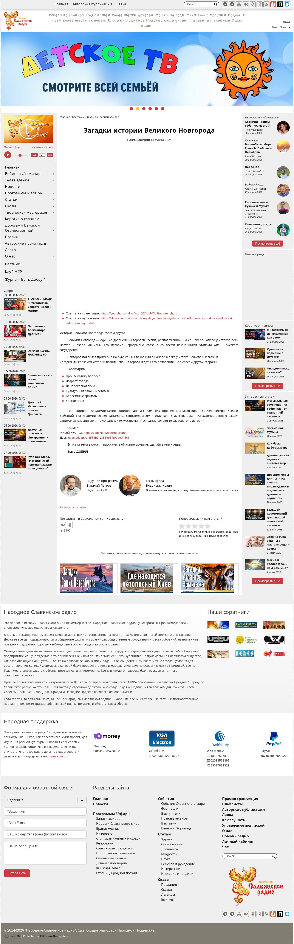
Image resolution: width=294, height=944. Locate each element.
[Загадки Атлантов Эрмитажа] (209, 578)
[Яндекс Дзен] (260, 4)
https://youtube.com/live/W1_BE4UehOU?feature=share (139, 313)
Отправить (17, 873)
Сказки (166, 889)
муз (50, 155)
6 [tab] (162, 108)
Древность (169, 849)
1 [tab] (131, 108)
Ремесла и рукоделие (178, 864)
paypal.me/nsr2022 (273, 755)
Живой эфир (12, 147)
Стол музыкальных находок (118, 838)
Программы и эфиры (24, 193)
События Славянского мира (183, 803)
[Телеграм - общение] (232, 4)
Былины (168, 899)
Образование (172, 844)
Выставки (168, 823)
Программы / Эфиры (111, 814)
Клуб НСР (13, 272)
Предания (169, 884)
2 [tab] (137, 108)
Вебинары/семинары (24, 174)
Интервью (104, 833)
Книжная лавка (108, 868)
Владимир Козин (159, 485)
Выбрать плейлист (41, 147)
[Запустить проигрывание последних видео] (28, 129)
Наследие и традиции (178, 873)
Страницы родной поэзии (116, 873)
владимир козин (74, 507)
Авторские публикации (92, 4)
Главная (61, 4)
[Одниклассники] (253, 4)
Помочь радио (255, 254)
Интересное (170, 868)
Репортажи (104, 843)
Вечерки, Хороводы (176, 828)
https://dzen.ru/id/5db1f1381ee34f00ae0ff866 (99, 437)
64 (42, 155)
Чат (274, 27)
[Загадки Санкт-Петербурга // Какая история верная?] (88, 578)
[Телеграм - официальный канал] (225, 4)
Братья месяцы (108, 828)
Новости (12, 187)
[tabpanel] (147, 69)
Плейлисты (232, 804)
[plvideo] (280, 4)
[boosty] (273, 4)
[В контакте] (246, 4)
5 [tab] (156, 108)
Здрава (166, 839)
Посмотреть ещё (267, 243)
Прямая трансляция (240, 799)
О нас (10, 256)
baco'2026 (14, 936)
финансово (57, 756)
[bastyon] (287, 4)
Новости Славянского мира (117, 823)
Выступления (171, 813)
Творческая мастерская (26, 212)
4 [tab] (150, 108)
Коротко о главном (22, 219)
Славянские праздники (114, 848)
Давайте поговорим (111, 863)
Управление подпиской (243, 825)
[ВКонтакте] (63, 525)
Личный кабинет (238, 841)
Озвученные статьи (111, 858)
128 (34, 155)
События (166, 799)
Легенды (168, 894)
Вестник (12, 264)
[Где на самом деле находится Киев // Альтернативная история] (149, 578)
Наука (165, 859)
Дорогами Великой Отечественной (22, 228)
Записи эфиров (138, 139)
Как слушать (233, 820)
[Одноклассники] (70, 525)
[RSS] (266, 4)
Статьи (11, 200)
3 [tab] (143, 108)
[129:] (147, 69)
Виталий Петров (99, 485)
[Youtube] (239, 4)
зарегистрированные (224, 531)
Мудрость (169, 854)
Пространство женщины (115, 853)
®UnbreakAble (49, 936)
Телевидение (17, 180)
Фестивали (169, 808)
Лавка (121, 4)
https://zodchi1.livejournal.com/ (105, 432)
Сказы (10, 206)
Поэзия (11, 237)
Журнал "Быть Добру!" (25, 279)
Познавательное (174, 818)
